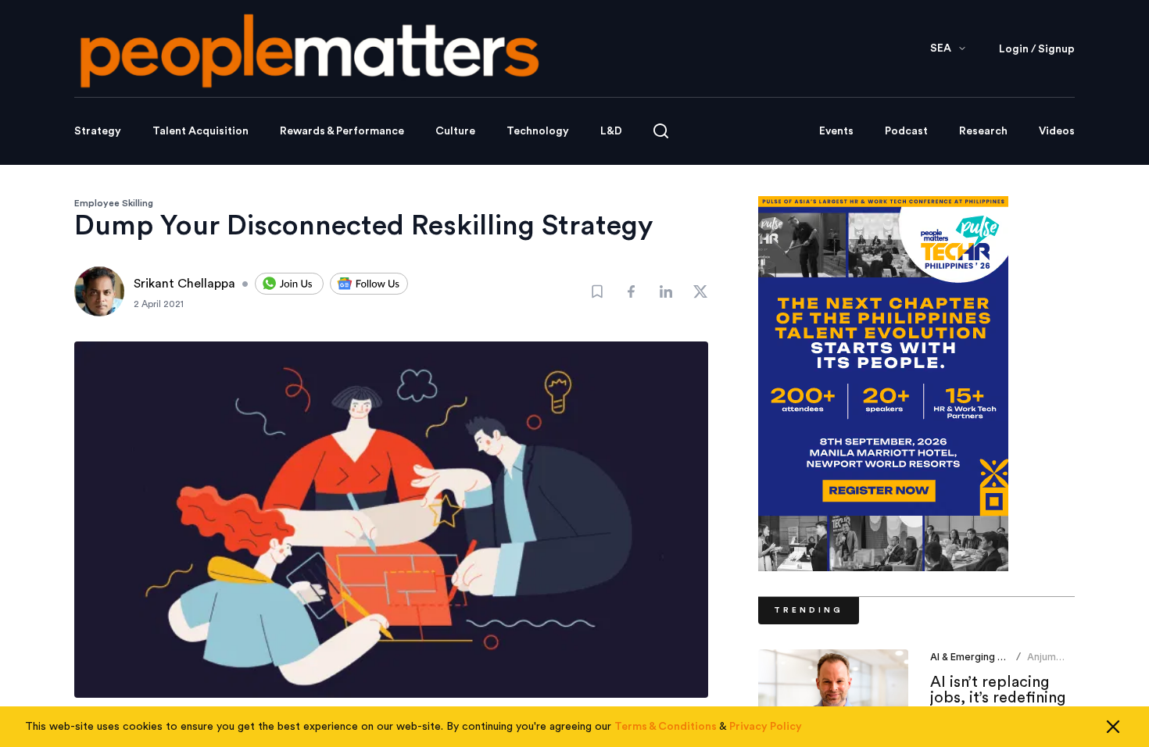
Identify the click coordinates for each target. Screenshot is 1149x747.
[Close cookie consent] (1113, 727)
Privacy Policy (765, 726)
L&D (611, 131)
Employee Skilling (113, 203)
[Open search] (660, 130)
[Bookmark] (597, 291)
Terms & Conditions (665, 726)
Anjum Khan (1041, 663)
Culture (455, 131)
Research (983, 131)
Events (836, 131)
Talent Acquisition (200, 131)
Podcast (906, 131)
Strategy (97, 131)
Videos (1057, 131)
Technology (537, 131)
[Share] (631, 291)
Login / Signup (1037, 49)
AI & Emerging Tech (975, 657)
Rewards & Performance (342, 131)
